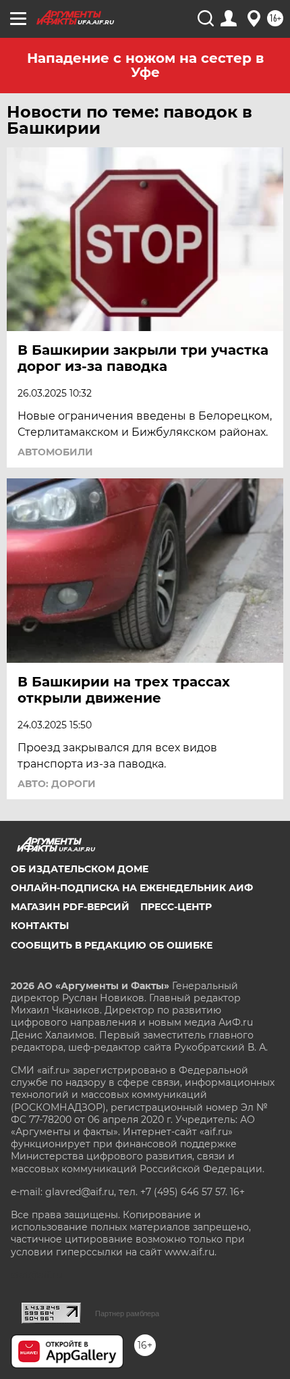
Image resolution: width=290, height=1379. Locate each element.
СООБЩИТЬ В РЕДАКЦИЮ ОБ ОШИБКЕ (111, 945)
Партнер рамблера (127, 1313)
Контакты (40, 926)
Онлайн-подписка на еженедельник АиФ (132, 888)
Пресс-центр (176, 907)
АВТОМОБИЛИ (55, 452)
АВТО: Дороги (57, 783)
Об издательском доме (79, 869)
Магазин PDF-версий (70, 907)
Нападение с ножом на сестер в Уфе (145, 65)
